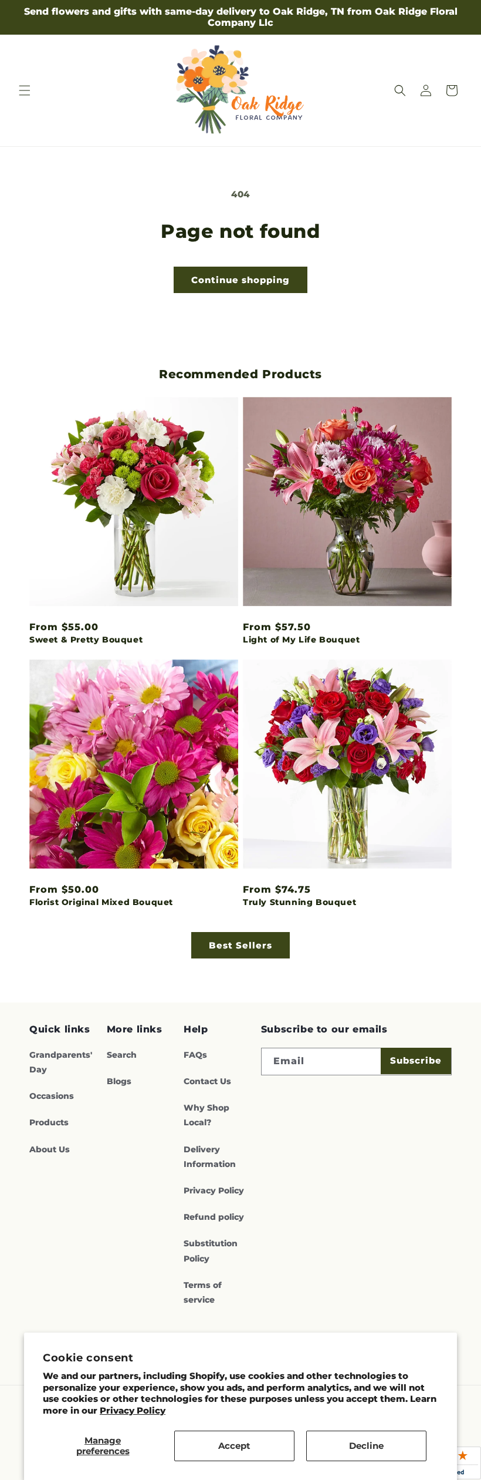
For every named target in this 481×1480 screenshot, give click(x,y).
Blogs (119, 1081)
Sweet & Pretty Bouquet (86, 639)
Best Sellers (240, 945)
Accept (234, 1445)
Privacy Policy (132, 1410)
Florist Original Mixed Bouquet (101, 902)
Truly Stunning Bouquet (299, 902)
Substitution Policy (211, 1250)
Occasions (51, 1096)
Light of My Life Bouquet (301, 639)
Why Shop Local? (206, 1115)
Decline (366, 1445)
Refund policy (214, 1217)
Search (122, 1055)
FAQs (195, 1055)
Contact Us (207, 1081)
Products (49, 1122)
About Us (49, 1149)
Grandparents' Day (60, 1062)
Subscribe (416, 1060)
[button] (25, 90)
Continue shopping (240, 279)
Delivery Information (210, 1156)
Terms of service (203, 1292)
